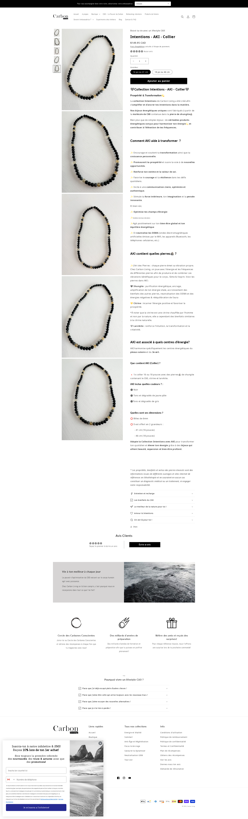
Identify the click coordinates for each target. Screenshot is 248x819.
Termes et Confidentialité (172, 746)
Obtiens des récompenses (172, 755)
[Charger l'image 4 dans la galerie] (57, 60)
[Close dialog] (100, 743)
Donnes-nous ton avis (170, 764)
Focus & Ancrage (132, 746)
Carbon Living (191, 806)
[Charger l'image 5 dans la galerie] (57, 69)
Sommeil (129, 737)
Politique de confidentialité (173, 741)
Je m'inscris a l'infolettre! (36, 807)
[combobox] (10, 779)
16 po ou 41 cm (140, 72)
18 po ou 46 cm (162, 72)
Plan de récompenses (170, 751)
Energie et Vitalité (133, 732)
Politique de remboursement (173, 737)
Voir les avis (166, 760)
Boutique (93, 737)
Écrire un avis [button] (144, 544)
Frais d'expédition (137, 46)
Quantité (134, 56)
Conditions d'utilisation (171, 732)
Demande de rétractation (172, 769)
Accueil (92, 732)
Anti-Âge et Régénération (136, 741)
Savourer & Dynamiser (135, 751)
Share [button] (135, 527)
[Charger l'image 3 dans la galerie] (57, 51)
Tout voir (129, 760)
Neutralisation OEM (134, 755)
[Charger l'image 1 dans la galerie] (57, 33)
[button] (95, 14)
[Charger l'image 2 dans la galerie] (57, 42)
